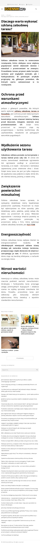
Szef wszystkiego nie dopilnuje (10, 535)
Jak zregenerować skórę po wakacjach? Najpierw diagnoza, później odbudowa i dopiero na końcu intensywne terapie (18, 414)
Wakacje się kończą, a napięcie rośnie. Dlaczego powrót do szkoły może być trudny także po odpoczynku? (19, 444)
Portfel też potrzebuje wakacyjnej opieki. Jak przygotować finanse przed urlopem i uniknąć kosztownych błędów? (19, 531)
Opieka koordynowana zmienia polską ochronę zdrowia (17, 458)
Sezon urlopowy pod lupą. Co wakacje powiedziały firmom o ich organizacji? (19, 385)
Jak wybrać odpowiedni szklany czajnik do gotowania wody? (8, 330)
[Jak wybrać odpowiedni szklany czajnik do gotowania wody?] (10, 315)
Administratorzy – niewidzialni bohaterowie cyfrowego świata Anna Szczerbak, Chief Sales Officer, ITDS (18, 499)
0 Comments (20, 358)
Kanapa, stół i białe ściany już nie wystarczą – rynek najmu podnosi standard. (20, 395)
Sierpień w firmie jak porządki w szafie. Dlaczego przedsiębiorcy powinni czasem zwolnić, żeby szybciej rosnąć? (19, 477)
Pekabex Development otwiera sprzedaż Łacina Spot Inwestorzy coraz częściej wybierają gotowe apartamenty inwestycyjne (19, 472)
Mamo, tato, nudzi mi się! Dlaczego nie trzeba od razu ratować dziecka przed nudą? (18, 481)
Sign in (22, 4)
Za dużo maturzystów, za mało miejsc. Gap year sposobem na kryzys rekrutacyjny (18, 504)
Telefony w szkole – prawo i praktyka (10, 351)
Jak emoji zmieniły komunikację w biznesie (13, 508)
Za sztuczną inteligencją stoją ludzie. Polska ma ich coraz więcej (19, 495)
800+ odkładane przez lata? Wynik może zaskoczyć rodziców (18, 433)
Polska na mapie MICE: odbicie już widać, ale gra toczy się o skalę (19, 441)
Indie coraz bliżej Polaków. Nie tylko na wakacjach (15, 485)
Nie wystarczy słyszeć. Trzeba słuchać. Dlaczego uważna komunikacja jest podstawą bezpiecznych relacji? (17, 526)
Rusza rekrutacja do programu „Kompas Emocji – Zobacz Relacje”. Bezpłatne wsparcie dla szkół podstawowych (29, 330)
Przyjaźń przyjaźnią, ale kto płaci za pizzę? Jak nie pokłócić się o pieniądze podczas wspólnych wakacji (19, 516)
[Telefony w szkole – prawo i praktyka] (10, 338)
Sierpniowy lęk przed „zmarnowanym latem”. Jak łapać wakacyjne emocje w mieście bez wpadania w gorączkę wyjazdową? (19, 405)
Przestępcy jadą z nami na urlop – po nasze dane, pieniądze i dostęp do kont (18, 467)
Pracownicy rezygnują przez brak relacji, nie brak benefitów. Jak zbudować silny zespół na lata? (19, 419)
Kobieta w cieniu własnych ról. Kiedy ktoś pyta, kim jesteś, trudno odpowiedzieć (19, 449)
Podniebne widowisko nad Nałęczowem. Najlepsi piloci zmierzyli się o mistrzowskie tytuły (19, 410)
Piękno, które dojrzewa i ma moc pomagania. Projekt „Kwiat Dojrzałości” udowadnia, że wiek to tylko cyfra (17, 462)
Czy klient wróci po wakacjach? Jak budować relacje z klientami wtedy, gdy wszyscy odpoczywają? (18, 390)
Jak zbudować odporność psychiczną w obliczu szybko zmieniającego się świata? (16, 380)
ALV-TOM (31, 224)
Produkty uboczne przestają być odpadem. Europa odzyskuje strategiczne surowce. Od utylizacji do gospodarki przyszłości (18, 437)
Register (30, 4)
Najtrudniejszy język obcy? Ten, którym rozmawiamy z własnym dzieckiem (19, 454)
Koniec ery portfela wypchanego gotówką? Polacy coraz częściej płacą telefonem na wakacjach (19, 512)
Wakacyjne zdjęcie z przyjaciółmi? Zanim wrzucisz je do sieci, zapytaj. (18, 521)
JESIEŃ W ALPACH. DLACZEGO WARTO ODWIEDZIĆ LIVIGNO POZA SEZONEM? (19, 400)
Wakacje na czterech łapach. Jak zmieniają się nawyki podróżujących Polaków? (16, 429)
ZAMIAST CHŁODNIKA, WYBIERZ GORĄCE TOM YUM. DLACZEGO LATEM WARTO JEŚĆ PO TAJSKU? (18, 424)
